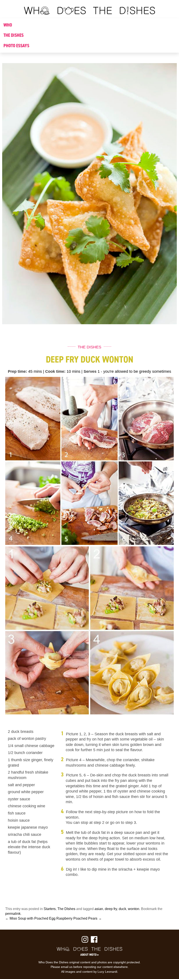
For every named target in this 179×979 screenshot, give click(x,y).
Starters (50, 909)
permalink (13, 913)
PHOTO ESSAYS (16, 46)
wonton (133, 909)
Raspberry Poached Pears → (79, 918)
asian (99, 909)
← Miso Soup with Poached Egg (30, 918)
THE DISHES (13, 35)
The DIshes (66, 909)
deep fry (111, 909)
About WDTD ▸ (89, 954)
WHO (7, 25)
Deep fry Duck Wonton (89, 359)
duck (122, 909)
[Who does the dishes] (89, 13)
